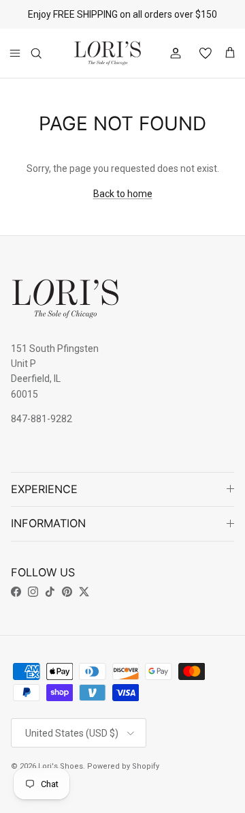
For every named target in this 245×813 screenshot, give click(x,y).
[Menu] (15, 53)
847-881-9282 (41, 418)
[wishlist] (200, 53)
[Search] (45, 53)
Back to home (122, 193)
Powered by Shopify (123, 766)
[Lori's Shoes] (108, 53)
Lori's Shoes (60, 766)
